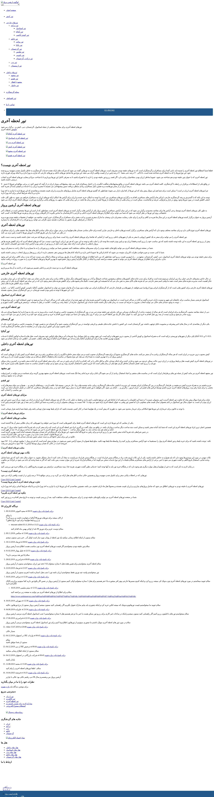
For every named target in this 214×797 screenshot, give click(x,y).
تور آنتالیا (19, 32)
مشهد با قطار (16, 82)
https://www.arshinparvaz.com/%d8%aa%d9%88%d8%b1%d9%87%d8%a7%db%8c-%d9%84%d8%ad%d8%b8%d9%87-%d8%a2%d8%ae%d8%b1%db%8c (73, 596)
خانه (15, 129)
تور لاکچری (10, 699)
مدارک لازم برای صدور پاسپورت (19, 704)
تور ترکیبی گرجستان (24, 59)
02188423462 (8, 767)
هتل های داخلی (12, 748)
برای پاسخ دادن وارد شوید (43, 511)
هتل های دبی (11, 752)
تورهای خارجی (12, 23)
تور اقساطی (11, 98)
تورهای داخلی (11, 72)
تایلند (8, 731)
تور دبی (14, 62)
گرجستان (10, 733)
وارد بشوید (5, 687)
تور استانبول (21, 28)
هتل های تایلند (11, 755)
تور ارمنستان (16, 66)
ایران (8, 724)
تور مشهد (15, 75)
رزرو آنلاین (7, 787)
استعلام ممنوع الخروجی (16, 706)
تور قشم (14, 79)
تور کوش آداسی (22, 35)
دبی (7, 729)
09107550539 (8, 778)
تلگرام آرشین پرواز (11, 794)
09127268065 (8, 776)
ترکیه (8, 726)
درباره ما (6, 790)
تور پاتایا (19, 45)
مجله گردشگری (12, 92)
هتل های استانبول (13, 750)
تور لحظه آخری (12, 701)
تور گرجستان (16, 49)
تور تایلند (14, 39)
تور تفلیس (20, 52)
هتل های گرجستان (13, 757)
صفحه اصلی (11, 10)
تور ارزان (9, 696)
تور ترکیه (14, 25)
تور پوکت (19, 42)
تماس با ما (10, 105)
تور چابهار (15, 85)
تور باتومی (20, 55)
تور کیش (9, 16)
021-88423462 (109, 110)
